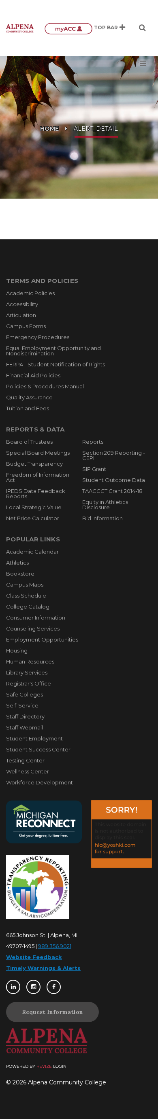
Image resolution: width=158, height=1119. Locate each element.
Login (59, 1066)
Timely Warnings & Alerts (43, 968)
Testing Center (25, 760)
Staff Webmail (24, 727)
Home (49, 128)
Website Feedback (34, 957)
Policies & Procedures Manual (45, 386)
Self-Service (22, 705)
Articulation (21, 315)
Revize (44, 1066)
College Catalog (27, 606)
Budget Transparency (34, 463)
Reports (92, 441)
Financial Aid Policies (33, 375)
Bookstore (20, 573)
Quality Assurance (29, 397)
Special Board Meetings (38, 452)
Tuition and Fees (27, 408)
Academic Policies (30, 293)
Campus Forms (26, 326)
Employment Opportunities (42, 639)
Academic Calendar (32, 551)
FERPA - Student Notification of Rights (55, 364)
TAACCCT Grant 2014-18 (112, 491)
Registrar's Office (28, 683)
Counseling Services (33, 628)
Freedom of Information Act (37, 477)
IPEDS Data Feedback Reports (35, 493)
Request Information (52, 1012)
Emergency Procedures (37, 337)
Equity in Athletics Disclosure (105, 504)
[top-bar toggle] (122, 27)
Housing (17, 650)
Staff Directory (25, 716)
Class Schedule (26, 595)
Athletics (17, 562)
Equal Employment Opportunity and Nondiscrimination (53, 351)
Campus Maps (24, 584)
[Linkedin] (13, 987)
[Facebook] (54, 987)
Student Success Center (38, 749)
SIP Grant (94, 469)
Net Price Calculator (32, 518)
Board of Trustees (29, 441)
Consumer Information (35, 617)
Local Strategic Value (34, 507)
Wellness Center (27, 771)
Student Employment (34, 738)
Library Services (26, 672)
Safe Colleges (24, 694)
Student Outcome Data (113, 480)
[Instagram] (33, 987)
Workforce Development (39, 782)
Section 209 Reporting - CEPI (113, 455)
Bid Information (102, 518)
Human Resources (30, 661)
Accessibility (22, 304)
